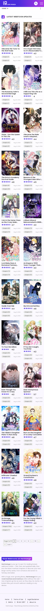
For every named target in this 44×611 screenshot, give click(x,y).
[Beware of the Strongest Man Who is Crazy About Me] (32, 163)
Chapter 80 (6, 189)
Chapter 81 (6, 185)
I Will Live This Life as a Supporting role (33, 92)
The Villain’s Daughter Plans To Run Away (11, 433)
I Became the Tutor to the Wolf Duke (11, 50)
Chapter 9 (6, 57)
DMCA (10, 602)
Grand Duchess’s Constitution (31, 476)
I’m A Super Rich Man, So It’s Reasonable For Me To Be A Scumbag (33, 51)
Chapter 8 (6, 60)
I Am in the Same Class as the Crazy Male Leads (11, 222)
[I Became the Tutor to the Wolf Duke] (10, 34)
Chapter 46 (28, 530)
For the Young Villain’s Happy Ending (33, 519)
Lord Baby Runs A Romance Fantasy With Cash (9, 265)
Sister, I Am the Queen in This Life (11, 135)
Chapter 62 (6, 142)
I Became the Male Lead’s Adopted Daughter (31, 136)
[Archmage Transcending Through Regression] (10, 504)
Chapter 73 (28, 142)
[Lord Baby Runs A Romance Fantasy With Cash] (10, 249)
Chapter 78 (28, 185)
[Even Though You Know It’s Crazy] (10, 375)
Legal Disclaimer (33, 599)
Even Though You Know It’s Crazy (9, 391)
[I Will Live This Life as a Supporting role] (32, 77)
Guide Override (8, 306)
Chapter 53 (28, 275)
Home (7, 599)
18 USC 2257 (21, 602)
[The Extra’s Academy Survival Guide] (10, 163)
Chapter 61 (6, 146)
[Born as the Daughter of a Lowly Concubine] (32, 418)
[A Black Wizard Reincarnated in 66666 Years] (32, 206)
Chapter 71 (28, 103)
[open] (41, 3)
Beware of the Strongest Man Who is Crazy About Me (33, 179)
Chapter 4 (6, 100)
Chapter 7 (28, 60)
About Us (33, 602)
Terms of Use (18, 599)
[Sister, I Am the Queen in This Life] (10, 120)
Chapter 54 (28, 271)
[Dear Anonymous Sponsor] (32, 375)
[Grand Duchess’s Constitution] (32, 461)
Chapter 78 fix (7, 526)
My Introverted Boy (32, 306)
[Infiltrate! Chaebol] (10, 461)
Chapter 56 (6, 312)
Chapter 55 (6, 315)
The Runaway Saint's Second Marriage (10, 92)
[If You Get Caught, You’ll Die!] (32, 332)
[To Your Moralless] (10, 332)
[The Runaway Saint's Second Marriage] (10, 77)
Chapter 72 (28, 100)
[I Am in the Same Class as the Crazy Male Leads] (10, 206)
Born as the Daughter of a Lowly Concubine (33, 433)
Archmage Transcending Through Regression (10, 520)
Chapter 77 (28, 189)
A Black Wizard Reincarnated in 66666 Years (33, 222)
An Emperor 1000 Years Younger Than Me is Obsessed (32, 265)
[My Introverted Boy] (32, 291)
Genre (4, 8)
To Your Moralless (9, 347)
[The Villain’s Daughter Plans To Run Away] (10, 418)
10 (35, 541)
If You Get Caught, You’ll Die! (31, 348)
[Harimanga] (10, 3)
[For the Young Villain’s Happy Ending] (32, 504)
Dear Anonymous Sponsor (31, 391)
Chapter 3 (6, 103)
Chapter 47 (28, 526)
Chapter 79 (6, 232)
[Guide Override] (10, 291)
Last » (9, 545)
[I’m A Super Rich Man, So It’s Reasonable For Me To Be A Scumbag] (32, 34)
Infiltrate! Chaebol (9, 475)
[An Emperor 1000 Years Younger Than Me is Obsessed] (32, 249)
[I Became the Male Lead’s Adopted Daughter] (32, 120)
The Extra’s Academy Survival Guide (10, 178)
